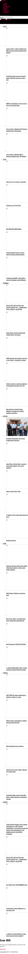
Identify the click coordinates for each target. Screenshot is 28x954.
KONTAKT (5, 12)
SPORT (5, 5)
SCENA (5, 9)
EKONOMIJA (6, 6)
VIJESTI (5, 3)
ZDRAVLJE (6, 11)
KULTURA (5, 8)
